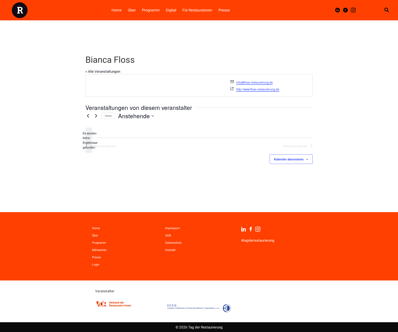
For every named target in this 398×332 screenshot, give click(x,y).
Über (95, 235)
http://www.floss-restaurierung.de (257, 89)
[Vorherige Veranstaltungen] (87, 115)
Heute (108, 115)
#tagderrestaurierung (257, 240)
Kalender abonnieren (289, 159)
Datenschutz (173, 242)
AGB (168, 235)
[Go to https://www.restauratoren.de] (113, 304)
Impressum (172, 228)
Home (96, 228)
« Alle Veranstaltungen (102, 71)
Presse (96, 257)
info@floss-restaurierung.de (254, 82)
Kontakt (170, 250)
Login (95, 264)
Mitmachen (99, 250)
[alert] (88, 140)
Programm (99, 242)
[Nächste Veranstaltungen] (95, 115)
